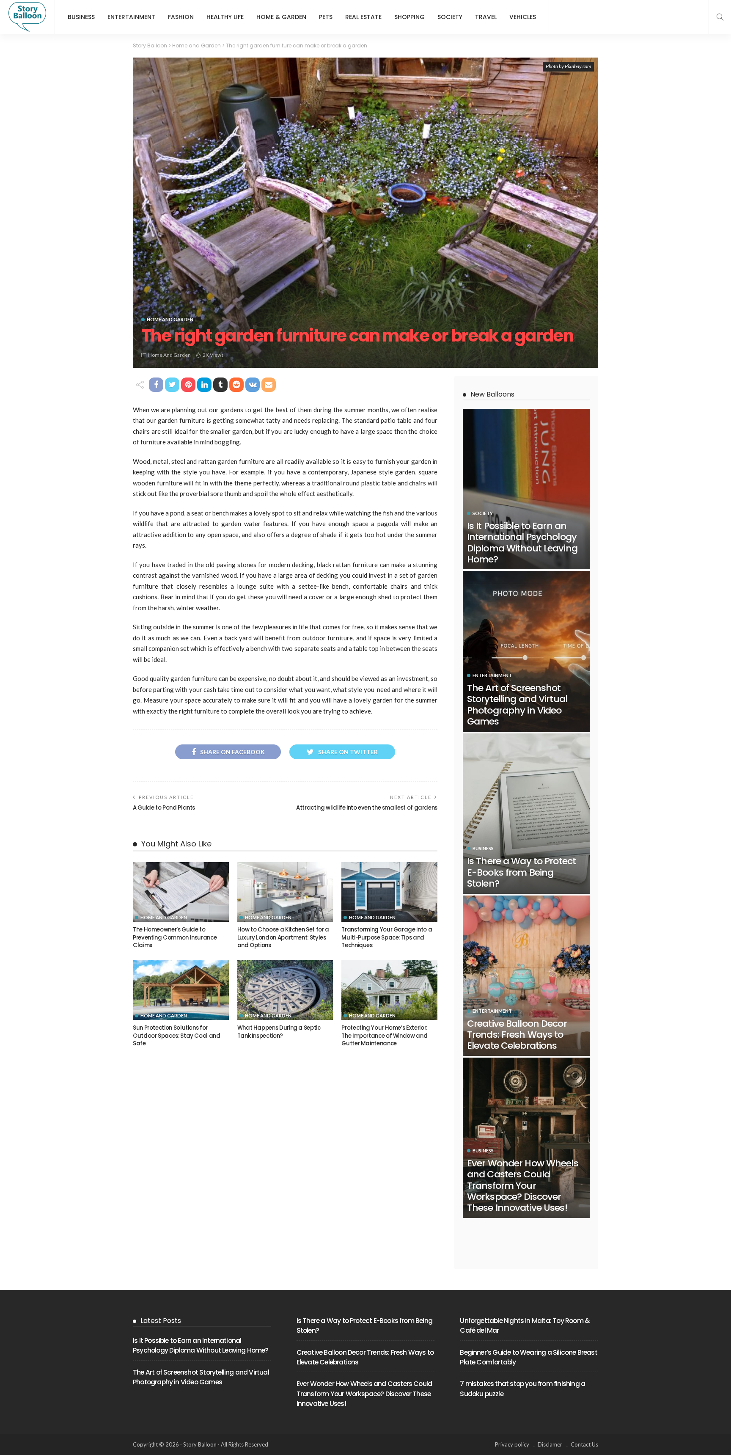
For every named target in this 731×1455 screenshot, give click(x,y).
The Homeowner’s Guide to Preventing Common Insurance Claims (175, 937)
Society (449, 17)
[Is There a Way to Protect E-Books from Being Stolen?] (526, 813)
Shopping (409, 17)
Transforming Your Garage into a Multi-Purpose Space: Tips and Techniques (386, 937)
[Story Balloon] (27, 17)
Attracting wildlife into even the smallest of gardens (366, 808)
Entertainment (131, 17)
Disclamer (550, 1444)
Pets (326, 17)
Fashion (181, 17)
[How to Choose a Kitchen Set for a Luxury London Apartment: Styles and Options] (285, 892)
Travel (486, 17)
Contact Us (584, 1444)
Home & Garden (281, 17)
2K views (213, 355)
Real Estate (363, 17)
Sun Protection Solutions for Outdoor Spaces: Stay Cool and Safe (176, 1035)
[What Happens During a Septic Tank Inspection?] (285, 990)
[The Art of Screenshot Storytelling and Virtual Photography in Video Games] (526, 651)
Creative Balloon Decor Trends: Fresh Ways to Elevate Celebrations (517, 1035)
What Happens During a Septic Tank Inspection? (279, 1031)
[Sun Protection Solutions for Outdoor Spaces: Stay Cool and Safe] (181, 990)
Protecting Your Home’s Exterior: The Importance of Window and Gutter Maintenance (384, 1035)
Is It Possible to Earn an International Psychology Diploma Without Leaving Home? (522, 542)
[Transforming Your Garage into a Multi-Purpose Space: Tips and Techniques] (389, 892)
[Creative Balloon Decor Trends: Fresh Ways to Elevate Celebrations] (526, 976)
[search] (720, 17)
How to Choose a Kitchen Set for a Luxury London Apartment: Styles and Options (283, 937)
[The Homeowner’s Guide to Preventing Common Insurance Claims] (181, 892)
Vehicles (522, 17)
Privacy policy (512, 1444)
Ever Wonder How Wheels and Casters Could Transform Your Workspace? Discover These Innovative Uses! (522, 1186)
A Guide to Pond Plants (164, 808)
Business (81, 17)
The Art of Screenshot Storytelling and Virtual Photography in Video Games (517, 704)
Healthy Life (225, 17)
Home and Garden (170, 319)
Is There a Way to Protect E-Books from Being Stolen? (521, 872)
